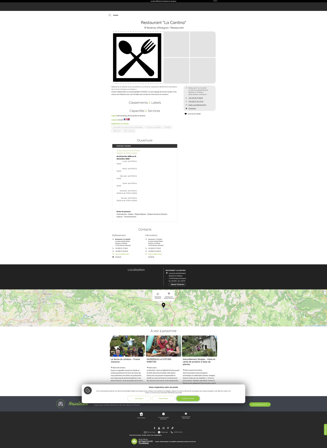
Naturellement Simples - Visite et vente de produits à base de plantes (199, 362)
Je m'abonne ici (259, 404)
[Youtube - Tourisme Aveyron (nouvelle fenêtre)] (159, 428)
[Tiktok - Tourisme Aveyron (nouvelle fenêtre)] (172, 428)
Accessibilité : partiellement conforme (179, 441)
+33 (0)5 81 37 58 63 (195, 98)
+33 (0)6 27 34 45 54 (195, 101)
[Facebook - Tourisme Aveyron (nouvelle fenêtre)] (154, 428)
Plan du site (193, 441)
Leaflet (306, 325)
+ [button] (325, 291)
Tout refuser (139, 398)
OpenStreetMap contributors (320, 325)
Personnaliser (163, 398)
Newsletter (325, 429)
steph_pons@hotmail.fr (197, 105)
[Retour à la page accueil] (109, 15)
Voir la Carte (141, 418)
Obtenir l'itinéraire (177, 284)
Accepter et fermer (188, 398)
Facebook (192, 108)
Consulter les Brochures (185, 417)
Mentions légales (164, 441)
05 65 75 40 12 (178, 432)
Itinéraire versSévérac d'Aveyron (169, 297)
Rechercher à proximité (158, 297)
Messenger (164, 432)
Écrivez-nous (151, 432)
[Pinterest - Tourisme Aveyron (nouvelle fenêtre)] (168, 428)
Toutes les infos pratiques (163, 418)
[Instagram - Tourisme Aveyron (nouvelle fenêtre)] (163, 428)
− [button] (325, 293)
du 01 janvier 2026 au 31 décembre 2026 (126, 157)
